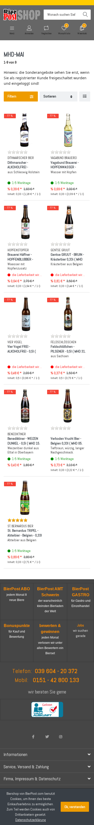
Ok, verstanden (74, 806)
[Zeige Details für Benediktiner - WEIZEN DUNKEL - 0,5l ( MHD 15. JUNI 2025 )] (25, 406)
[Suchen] (85, 15)
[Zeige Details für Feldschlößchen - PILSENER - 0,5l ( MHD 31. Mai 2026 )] (68, 314)
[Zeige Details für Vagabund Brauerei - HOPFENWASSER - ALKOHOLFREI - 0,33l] (68, 130)
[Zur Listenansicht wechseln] (84, 97)
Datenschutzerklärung (30, 820)
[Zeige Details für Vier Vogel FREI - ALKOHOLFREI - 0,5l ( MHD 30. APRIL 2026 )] (25, 314)
